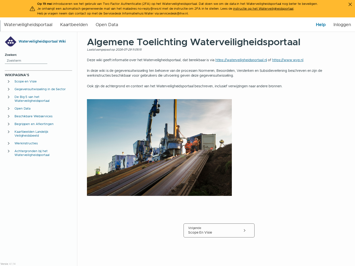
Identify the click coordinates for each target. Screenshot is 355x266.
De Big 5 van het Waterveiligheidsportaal (32, 99)
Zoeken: (11, 55)
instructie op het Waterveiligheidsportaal (263, 9)
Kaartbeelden (74, 24)
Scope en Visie (25, 81)
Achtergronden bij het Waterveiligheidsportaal (32, 153)
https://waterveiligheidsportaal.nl (241, 60)
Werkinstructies (26, 143)
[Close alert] (350, 4)
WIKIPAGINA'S (17, 75)
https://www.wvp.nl (287, 60)
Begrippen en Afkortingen (34, 124)
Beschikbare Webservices (33, 116)
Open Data (107, 24)
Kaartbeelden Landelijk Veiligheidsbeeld (31, 134)
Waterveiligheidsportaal (28, 24)
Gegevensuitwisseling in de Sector (40, 89)
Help (321, 24)
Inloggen (342, 24)
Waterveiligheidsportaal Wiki (42, 41)
